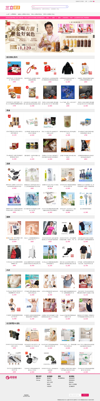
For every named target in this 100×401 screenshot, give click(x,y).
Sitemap (38, 380)
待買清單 (49, 386)
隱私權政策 (72, 380)
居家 (53, 17)
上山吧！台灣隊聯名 (11, 14)
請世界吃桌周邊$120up (36, 9)
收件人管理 (50, 382)
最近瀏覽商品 (61, 378)
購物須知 (71, 382)
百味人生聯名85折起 (36, 14)
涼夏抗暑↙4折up (22, 17)
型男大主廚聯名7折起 (49, 14)
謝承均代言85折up (46, 9)
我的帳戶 (49, 378)
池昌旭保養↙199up (55, 9)
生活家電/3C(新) (79, 17)
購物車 (91, 1)
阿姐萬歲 (86, 17)
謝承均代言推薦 (32, 17)
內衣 (71, 17)
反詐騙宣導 (72, 386)
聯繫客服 (38, 378)
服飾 (59, 17)
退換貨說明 (72, 378)
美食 (47, 17)
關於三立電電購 (73, 384)
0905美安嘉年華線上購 (12, 17)
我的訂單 (49, 380)
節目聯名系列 (40, 17)
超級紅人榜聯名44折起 (24, 14)
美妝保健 (65, 17)
